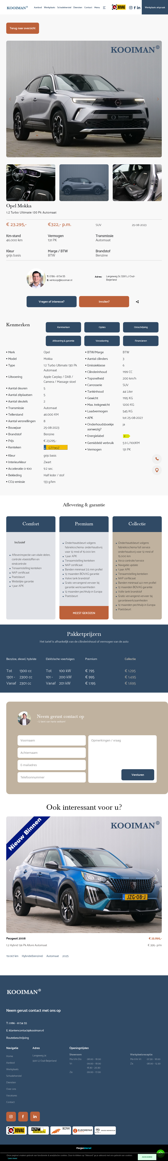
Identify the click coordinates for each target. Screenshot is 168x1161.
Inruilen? (104, 301)
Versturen (138, 774)
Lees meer (12, 1158)
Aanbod (38, 7)
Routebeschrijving (17, 1037)
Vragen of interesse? (51, 301)
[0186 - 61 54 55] (157, 459)
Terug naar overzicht (22, 27)
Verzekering (102, 340)
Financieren (141, 340)
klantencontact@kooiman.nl (25, 1030)
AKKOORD (147, 1157)
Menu (97, 7)
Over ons (11, 1088)
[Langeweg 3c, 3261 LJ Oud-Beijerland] (157, 470)
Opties (102, 327)
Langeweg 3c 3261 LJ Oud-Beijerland (120, 278)
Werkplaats (49, 7)
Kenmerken (63, 327)
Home (9, 1056)
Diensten (77, 7)
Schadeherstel (64, 7)
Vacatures (11, 1095)
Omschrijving (141, 327)
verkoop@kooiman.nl (61, 280)
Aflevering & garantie (63, 340)
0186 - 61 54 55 (57, 276)
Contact (88, 7)
